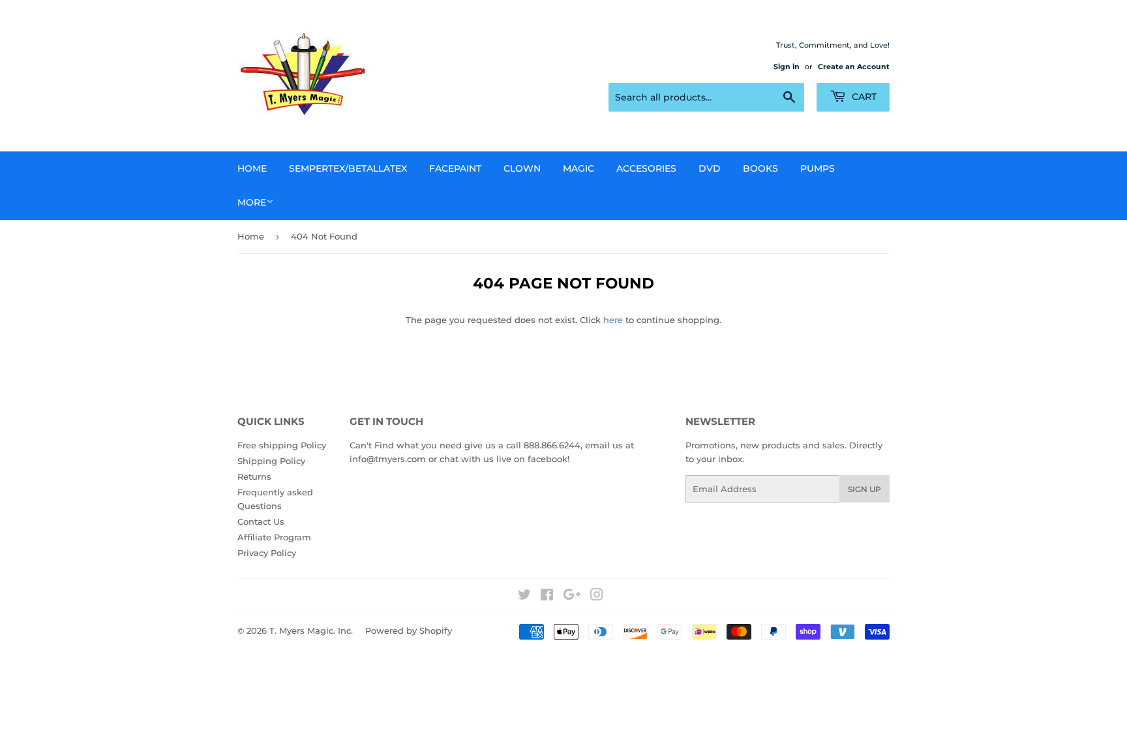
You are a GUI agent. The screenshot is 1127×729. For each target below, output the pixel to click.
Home (252, 168)
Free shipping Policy (281, 445)
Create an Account (854, 66)
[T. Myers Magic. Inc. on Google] (572, 596)
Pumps (817, 168)
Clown (522, 168)
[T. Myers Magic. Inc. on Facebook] (547, 596)
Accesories (646, 168)
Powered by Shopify (408, 630)
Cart (863, 96)
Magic (578, 168)
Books (760, 168)
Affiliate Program (274, 537)
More (251, 202)
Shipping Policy (271, 461)
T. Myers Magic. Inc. (311, 630)
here (613, 320)
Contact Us (260, 521)
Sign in (787, 66)
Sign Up (864, 489)
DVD (710, 168)
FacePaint (455, 168)
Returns (254, 476)
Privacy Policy (266, 553)
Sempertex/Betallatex (348, 168)
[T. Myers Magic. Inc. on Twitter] (524, 596)
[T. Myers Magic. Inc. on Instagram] (596, 596)
